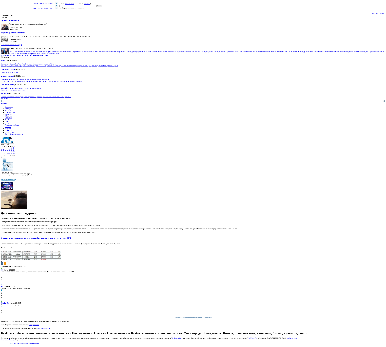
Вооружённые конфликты (14, 134)
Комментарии (48, 8)
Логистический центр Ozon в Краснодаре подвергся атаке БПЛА (127, 51)
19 (5, 153)
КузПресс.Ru (176, 338)
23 (14, 153)
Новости (41, 3)
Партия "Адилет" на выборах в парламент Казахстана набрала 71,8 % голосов (78, 51)
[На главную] (56, 6)
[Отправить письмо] (56, 9)
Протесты (8, 130)
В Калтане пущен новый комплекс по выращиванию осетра (170, 51)
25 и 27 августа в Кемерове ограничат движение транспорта (30, 51)
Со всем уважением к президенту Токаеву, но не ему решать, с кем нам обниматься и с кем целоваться (36, 97)
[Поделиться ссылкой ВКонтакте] (2, 263)
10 (1, 151)
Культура (8, 109)
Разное (7, 123)
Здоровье (8, 128)
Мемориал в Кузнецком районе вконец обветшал (208, 51)
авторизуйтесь (34, 325)
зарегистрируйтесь (44, 328)
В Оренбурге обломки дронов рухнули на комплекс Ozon (39, 53)
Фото (34, 8)
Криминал (8, 114)
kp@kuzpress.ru (292, 338)
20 (8, 153)
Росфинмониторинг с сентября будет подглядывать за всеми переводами (343, 51)
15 (12, 151)
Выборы (8, 119)
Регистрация (69, 4)
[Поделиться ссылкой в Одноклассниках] (5, 263)
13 (8, 151)
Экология (8, 110)
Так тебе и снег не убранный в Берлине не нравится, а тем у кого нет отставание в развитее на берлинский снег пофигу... (43, 81)
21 (10, 153)
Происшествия (10, 112)
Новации (8, 127)
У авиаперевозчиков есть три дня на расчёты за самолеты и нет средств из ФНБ (36, 238)
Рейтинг (41, 8)
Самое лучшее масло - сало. (10, 72)
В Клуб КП (5, 98)
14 (10, 151)
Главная (35, 3)
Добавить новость (378, 13)
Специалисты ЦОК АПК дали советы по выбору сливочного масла (294, 51)
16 (14, 151)
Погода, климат (10, 132)
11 (3, 151)
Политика (8, 118)
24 (1, 155)
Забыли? (87, 4)
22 (12, 153)
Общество (8, 116)
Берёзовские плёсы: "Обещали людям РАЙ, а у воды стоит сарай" (248, 51)
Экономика (9, 107)
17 (1, 153)
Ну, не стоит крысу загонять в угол (13, 90)
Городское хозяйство (12, 125)
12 (5, 151)
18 (4, 153)
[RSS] (56, 4)
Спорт (7, 121)
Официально (48, 3)
